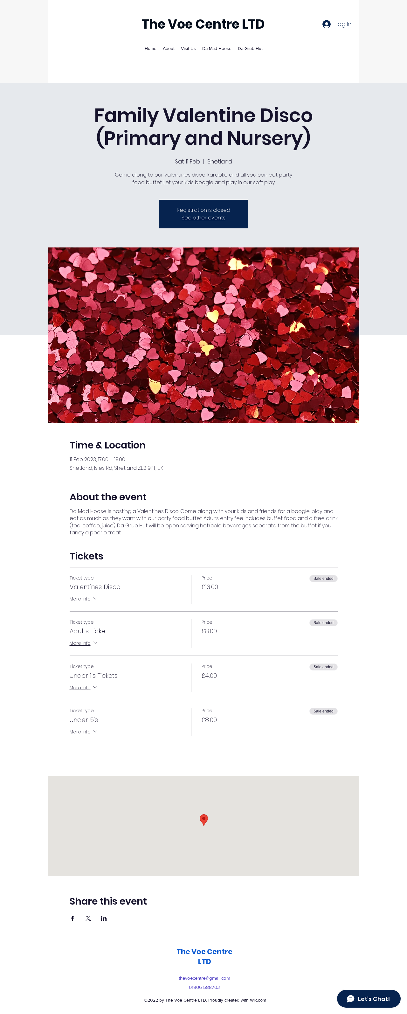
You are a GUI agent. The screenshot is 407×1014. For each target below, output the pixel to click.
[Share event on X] (88, 918)
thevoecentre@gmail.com (204, 978)
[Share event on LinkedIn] (104, 918)
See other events (203, 217)
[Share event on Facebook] (73, 918)
